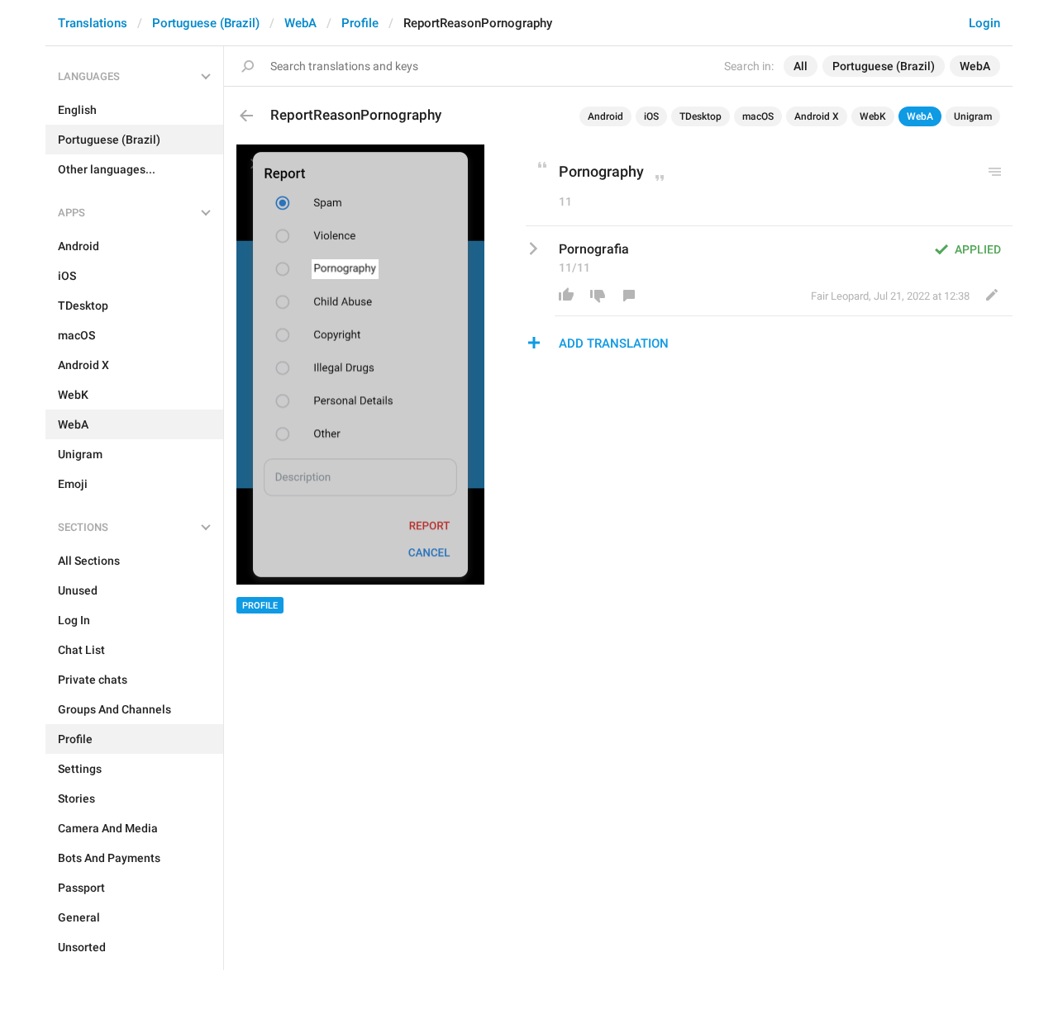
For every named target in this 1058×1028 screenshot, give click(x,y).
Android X (816, 116)
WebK (873, 116)
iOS (651, 116)
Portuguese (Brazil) (206, 23)
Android (605, 116)
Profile (360, 23)
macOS (758, 116)
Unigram (973, 116)
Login (984, 23)
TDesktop (700, 116)
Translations (92, 23)
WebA (300, 23)
